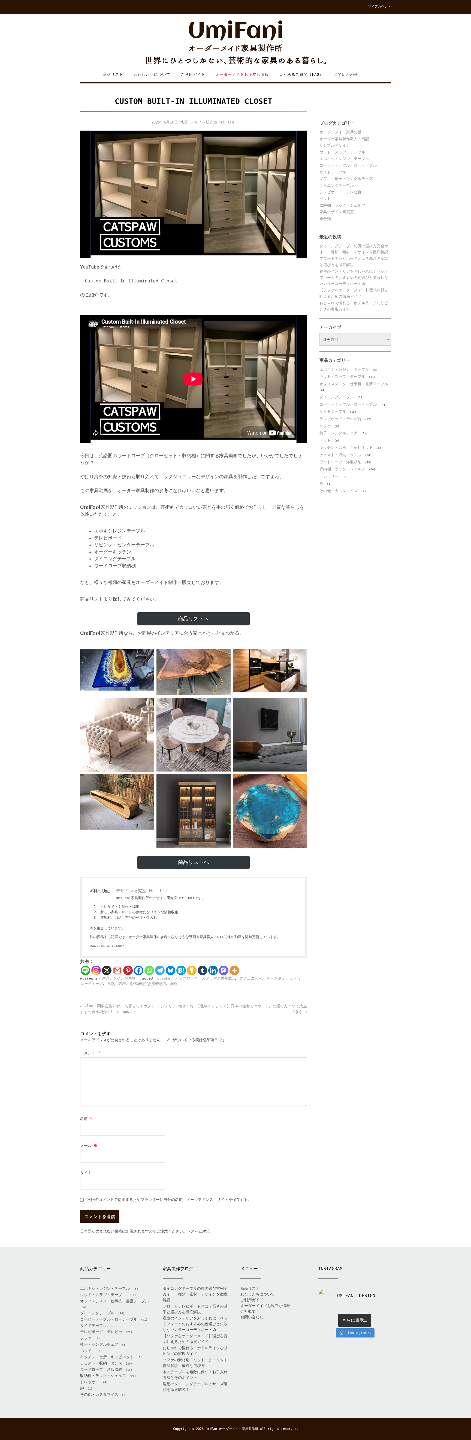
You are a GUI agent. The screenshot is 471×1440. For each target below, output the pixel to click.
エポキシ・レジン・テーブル (344, 158)
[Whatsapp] (149, 970)
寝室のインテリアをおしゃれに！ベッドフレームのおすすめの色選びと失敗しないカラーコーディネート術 (353, 277)
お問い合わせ (346, 74)
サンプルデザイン (334, 145)
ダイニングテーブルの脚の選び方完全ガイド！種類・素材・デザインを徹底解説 (195, 1294)
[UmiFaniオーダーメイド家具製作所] (235, 42)
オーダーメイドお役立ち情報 (242, 74)
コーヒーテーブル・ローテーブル (348, 165)
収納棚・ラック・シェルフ (342, 205)
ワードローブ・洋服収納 (340, 462)
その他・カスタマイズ (338, 491)
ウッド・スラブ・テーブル (342, 152)
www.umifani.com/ (107, 946)
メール (89, 1145)
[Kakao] (192, 970)
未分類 (325, 218)
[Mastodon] (223, 970)
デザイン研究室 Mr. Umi (213, 122)
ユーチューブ (91, 984)
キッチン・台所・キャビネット (346, 447)
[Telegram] (160, 970)
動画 (121, 984)
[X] (106, 970)
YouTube (162, 978)
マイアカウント (379, 6)
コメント (90, 1053)
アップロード (186, 978)
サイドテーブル (332, 172)
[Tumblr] (202, 970)
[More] (234, 970)
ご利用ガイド (193, 74)
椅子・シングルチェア (338, 433)
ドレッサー (329, 476)
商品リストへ (193, 619)
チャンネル (275, 978)
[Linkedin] (213, 970)
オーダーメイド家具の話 (340, 132)
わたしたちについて (152, 74)
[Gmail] (117, 970)
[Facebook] (138, 970)
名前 (87, 1118)
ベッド (325, 198)
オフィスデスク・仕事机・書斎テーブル (353, 384)
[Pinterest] (128, 970)
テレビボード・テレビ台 (340, 192)
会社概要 (248, 1311)
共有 (110, 984)
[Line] (85, 970)
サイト (86, 1172)
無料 (173, 984)
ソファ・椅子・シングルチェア (346, 178)
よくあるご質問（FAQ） (301, 74)
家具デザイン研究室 (118, 978)
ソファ (325, 426)
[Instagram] (96, 970)
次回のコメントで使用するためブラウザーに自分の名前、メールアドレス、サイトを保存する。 (169, 1199)
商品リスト (113, 74)
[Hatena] (181, 970)
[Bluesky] (170, 970)
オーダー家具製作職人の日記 (344, 139)
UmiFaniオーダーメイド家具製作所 (232, 1429)
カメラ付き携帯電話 (218, 978)
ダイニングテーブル (336, 185)
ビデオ (295, 978)
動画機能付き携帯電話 (147, 984)
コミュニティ (250, 978)
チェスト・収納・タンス (340, 455)
